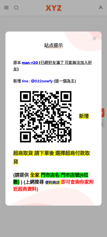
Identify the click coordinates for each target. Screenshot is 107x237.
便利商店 (52, 182)
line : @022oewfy (37, 81)
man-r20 (30, 62)
